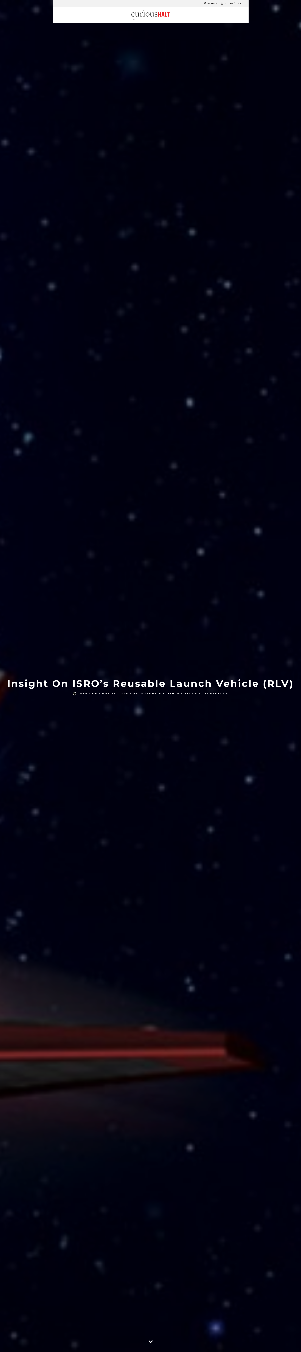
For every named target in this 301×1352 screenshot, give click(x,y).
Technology (215, 693)
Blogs (191, 693)
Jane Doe (88, 693)
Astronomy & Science (156, 693)
